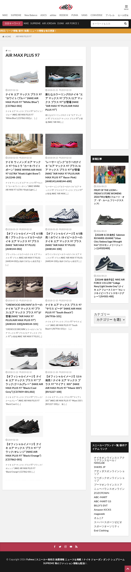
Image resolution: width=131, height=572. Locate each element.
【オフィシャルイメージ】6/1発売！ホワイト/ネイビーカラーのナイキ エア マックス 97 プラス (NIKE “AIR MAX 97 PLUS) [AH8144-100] (64, 241)
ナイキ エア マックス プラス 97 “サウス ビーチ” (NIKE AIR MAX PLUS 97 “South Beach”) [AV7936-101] (63, 311)
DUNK (60, 23)
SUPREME (16, 15)
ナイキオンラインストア (108, 458)
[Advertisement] (109, 98)
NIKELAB (99, 463)
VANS (84, 15)
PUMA (74, 15)
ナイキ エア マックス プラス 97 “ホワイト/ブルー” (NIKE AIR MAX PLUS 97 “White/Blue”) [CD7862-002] (24, 100)
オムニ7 (98, 518)
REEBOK (63, 15)
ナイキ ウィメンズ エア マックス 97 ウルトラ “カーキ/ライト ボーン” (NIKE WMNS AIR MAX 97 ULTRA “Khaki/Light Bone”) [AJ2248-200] (24, 170)
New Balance (30, 15)
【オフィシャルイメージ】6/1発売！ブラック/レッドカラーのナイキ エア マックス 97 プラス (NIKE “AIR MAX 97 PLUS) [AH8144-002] (24, 241)
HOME (8, 37)
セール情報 (123, 15)
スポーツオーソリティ (106, 526)
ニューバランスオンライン (109, 489)
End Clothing (101, 530)
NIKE (5, 15)
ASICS (43, 15)
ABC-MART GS (102, 501)
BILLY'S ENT (101, 505)
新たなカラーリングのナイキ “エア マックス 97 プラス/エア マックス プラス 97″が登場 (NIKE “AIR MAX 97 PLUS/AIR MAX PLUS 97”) (64, 102)
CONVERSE (96, 15)
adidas (53, 15)
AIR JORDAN (49, 23)
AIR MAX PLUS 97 (23, 37)
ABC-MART (100, 497)
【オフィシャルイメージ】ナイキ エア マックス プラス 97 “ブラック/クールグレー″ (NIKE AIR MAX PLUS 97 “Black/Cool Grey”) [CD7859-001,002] (24, 384)
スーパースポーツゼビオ (108, 522)
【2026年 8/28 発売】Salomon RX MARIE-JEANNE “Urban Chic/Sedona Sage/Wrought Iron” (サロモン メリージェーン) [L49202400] (109, 242)
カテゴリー (102, 314)
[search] (125, 24)
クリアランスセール (109, 459)
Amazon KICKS (102, 509)
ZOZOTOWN (101, 493)
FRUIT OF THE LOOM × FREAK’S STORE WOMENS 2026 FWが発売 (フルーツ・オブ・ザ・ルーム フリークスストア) (109, 197)
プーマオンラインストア (108, 484)
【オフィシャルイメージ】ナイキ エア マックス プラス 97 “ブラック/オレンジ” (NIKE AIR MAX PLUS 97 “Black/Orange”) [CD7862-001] (23, 452)
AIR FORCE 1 (72, 23)
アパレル (110, 15)
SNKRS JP (99, 467)
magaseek (99, 514)
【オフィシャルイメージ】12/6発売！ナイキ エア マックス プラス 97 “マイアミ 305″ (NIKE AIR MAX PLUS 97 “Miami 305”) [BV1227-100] (63, 384)
